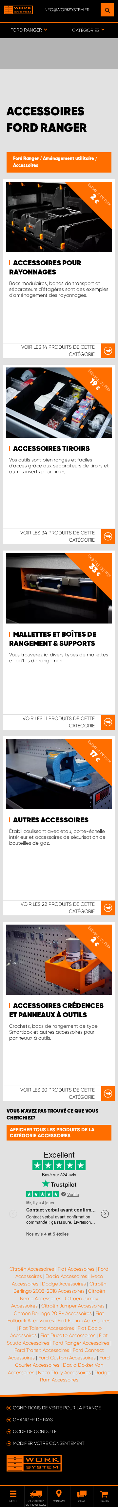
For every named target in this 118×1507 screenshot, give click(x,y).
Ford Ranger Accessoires (81, 1343)
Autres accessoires (50, 820)
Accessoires (25, 165)
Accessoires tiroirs (51, 449)
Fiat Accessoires (76, 1269)
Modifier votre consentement (49, 1443)
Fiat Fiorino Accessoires (84, 1321)
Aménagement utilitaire (69, 158)
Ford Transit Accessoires (41, 1350)
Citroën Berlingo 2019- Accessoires (53, 1313)
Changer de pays (33, 1419)
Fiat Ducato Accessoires (67, 1335)
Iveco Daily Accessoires (64, 1373)
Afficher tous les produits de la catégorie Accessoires (52, 1133)
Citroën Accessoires (32, 1269)
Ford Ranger (26, 158)
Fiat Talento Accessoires (46, 1328)
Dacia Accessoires (66, 1276)
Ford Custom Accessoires (67, 1358)
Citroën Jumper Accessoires (73, 1306)
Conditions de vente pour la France (57, 1407)
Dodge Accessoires (64, 1284)
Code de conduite (34, 1431)
